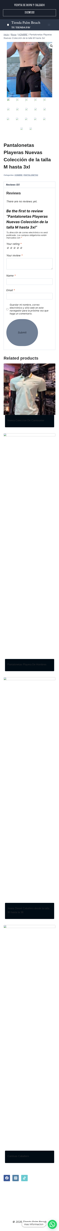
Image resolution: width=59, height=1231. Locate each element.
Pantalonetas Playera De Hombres (26, 664)
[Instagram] (15, 1178)
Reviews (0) (13, 184)
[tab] (29, 185)
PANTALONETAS (30, 175)
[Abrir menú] (49, 24)
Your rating (14, 243)
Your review (14, 255)
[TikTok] (24, 1178)
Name (11, 275)
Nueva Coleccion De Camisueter (25, 420)
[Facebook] (7, 1178)
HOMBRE (18, 175)
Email (10, 290)
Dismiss (29, 12)
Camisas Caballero (18, 1156)
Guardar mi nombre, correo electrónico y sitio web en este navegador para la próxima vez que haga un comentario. (29, 309)
